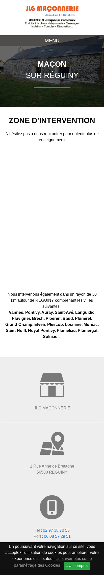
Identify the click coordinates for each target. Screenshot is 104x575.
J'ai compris (77, 565)
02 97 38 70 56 (56, 530)
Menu (52, 40)
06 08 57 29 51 (57, 536)
